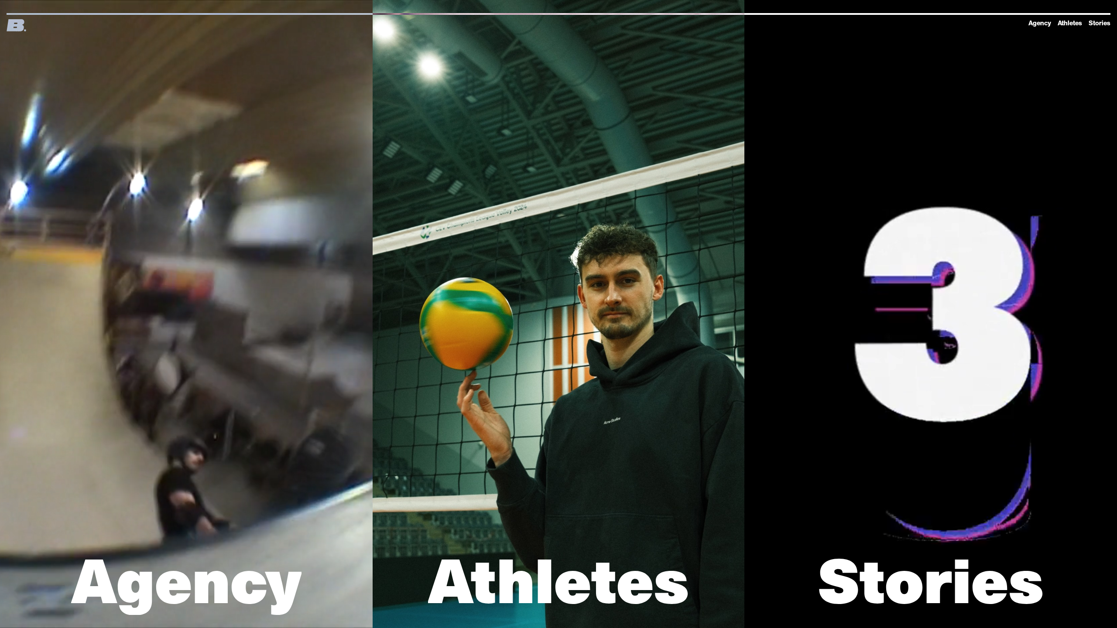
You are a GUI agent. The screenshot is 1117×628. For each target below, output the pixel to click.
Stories (1099, 23)
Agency (1039, 23)
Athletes (1070, 23)
